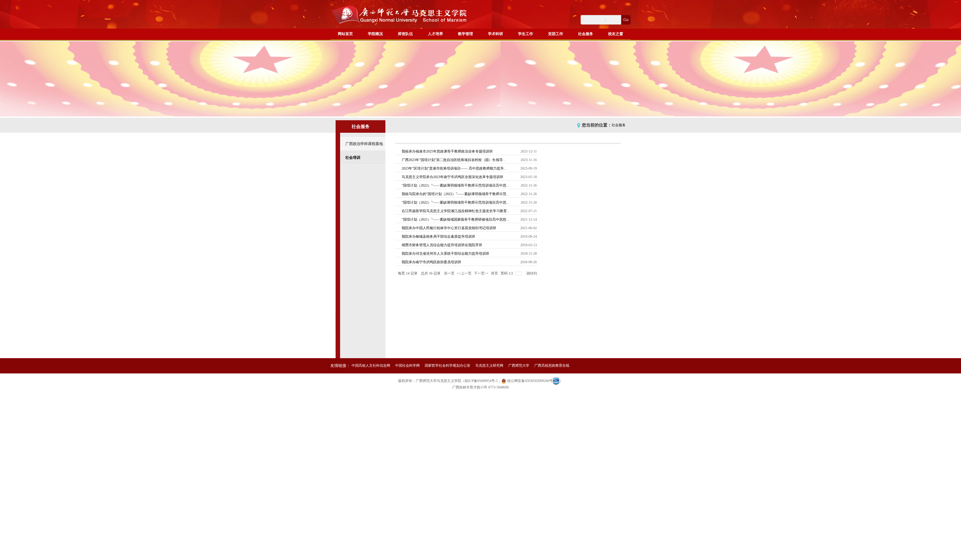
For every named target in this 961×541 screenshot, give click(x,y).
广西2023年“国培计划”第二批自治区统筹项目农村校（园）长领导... (454, 160)
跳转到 (532, 273)
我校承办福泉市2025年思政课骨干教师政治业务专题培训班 (447, 151)
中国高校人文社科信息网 (371, 365)
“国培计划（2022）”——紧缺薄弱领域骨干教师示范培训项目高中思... (455, 185)
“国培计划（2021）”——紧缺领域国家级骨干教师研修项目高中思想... (455, 219)
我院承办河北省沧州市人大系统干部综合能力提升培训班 (445, 253)
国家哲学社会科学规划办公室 (447, 365)
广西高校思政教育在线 (551, 365)
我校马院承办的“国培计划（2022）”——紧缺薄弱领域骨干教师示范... (455, 194)
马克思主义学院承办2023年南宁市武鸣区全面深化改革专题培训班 (452, 177)
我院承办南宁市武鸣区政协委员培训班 (431, 262)
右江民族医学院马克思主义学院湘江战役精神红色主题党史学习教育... (456, 211)
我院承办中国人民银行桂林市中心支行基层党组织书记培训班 (449, 228)
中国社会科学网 (407, 365)
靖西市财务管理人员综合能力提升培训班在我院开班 (442, 245)
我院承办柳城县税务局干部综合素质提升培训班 (438, 236)
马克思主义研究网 (489, 365)
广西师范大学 (518, 365)
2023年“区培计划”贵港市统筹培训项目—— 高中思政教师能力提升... (454, 168)
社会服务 (619, 125)
